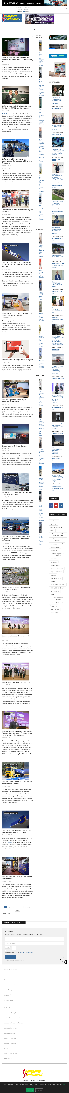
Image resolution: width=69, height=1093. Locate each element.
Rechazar (39, 1090)
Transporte (53, 606)
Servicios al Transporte (10, 89)
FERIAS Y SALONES (8, 192)
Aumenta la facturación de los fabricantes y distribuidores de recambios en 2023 (57, 177)
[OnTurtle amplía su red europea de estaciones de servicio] (15, 252)
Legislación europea (56, 572)
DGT (62, 544)
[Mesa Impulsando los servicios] (15, 625)
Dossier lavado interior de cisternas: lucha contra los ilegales (41, 250)
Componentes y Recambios (57, 540)
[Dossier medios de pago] (15, 349)
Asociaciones (54, 521)
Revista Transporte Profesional (12, 990)
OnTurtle (4, 114)
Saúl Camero (59, 160)
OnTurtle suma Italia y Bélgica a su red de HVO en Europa (17, 877)
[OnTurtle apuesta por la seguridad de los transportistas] (15, 526)
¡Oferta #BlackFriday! (10, 1008)
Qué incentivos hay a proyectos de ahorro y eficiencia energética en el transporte (42, 117)
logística (53, 575)
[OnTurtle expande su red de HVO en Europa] (15, 866)
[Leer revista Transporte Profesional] (58, 69)
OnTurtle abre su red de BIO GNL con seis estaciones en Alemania (17, 782)
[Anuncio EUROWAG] (58, 46)
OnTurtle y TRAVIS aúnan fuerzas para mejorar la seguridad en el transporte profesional (16, 538)
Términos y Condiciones (26, 952)
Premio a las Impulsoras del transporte (16, 682)
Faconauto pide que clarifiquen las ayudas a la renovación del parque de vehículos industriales (57, 369)
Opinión (62, 588)
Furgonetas (53, 562)
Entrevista (55, 291)
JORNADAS (6, 40)
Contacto (25, 9)
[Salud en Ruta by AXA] (15, 47)
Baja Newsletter (8, 1058)
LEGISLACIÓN (55, 108)
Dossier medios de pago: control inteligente (17, 359)
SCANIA (54, 160)
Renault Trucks (54, 591)
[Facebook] (51, 505)
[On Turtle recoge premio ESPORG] (15, 95)
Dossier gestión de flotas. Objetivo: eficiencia (14, 447)
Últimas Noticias (8, 980)
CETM (53, 134)
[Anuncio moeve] (58, 56)
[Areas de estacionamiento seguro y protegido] (15, 576)
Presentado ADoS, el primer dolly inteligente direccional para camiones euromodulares (43, 59)
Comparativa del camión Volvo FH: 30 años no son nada (58, 256)
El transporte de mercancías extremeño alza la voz (57, 310)
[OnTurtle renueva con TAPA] (15, 482)
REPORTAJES (7, 342)
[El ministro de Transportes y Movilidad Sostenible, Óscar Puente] (15, 720)
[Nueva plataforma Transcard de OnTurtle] (15, 302)
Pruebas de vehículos (10, 985)
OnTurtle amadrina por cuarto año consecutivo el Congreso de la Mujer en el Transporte (17, 161)
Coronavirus (53, 544)
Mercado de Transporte (10, 970)
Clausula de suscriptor (10, 1038)
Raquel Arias (59, 134)
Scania (52, 594)
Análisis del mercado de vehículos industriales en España (58, 204)
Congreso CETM (8, 1000)
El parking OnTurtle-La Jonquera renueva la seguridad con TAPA (17, 493)
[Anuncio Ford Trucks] (34, 3)
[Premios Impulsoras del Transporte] (15, 671)
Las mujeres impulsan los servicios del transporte (16, 637)
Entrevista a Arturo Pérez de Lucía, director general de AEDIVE (57, 284)
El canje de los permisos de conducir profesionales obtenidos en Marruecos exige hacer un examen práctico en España (58, 340)
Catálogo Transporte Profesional (13, 1018)
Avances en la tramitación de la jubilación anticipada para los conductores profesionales (58, 100)
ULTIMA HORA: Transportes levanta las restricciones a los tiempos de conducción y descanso (58, 398)
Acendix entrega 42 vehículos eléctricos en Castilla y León (41, 483)
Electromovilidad (55, 547)
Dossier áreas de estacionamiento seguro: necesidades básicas (17, 588)
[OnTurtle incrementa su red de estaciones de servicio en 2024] (15, 819)
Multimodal (53, 588)
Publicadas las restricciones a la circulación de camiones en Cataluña (56, 230)
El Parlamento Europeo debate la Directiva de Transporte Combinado (57, 450)
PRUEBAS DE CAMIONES (57, 263)
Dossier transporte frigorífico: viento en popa (42, 295)
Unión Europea (54, 609)
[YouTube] (56, 505)
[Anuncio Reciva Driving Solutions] (58, 37)
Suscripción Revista (9, 1033)
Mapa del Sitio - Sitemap (10, 1053)
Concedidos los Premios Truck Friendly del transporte (17, 210)
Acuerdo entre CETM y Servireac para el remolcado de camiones (58, 127)
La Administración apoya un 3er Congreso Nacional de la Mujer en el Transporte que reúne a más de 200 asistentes (17, 733)
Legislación (60, 568)
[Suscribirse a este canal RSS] (32, 37)
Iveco (52, 568)
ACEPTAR (30, 1090)
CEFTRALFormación (56, 527)
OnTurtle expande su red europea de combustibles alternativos (15, 400)
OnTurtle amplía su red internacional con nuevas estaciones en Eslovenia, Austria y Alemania (17, 264)
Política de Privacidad (10, 1043)
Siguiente (27, 907)
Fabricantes (53, 550)
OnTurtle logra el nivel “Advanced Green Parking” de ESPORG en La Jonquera (16, 107)
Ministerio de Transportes (57, 585)
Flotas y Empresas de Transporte (57, 554)
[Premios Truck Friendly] (15, 199)
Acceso (20, 9)
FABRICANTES (55, 211)
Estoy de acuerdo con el (19, 952)
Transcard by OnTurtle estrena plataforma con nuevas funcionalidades (17, 314)
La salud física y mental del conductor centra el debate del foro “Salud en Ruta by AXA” (17, 59)
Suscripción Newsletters (10, 1028)
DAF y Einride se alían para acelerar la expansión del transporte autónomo (42, 213)
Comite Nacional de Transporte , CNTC (58, 535)
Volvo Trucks (54, 612)
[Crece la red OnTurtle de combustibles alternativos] (15, 389)
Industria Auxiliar (55, 565)
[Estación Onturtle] (15, 148)
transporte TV (7, 995)
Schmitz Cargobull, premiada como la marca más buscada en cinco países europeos (57, 478)
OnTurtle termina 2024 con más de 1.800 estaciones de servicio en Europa (16, 831)
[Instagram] (61, 505)
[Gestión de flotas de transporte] (15, 434)
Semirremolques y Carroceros (58, 598)
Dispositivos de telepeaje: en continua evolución (42, 363)
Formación (53, 559)
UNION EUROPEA (56, 458)
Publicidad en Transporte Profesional (14, 1023)
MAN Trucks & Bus (55, 578)
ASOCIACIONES (55, 185)
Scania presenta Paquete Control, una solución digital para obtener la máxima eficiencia (58, 151)
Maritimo (52, 581)
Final (17, 910)
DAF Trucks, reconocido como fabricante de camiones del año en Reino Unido (42, 427)
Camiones (53, 524)
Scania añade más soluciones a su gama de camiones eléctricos (57, 426)
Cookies (6, 1048)
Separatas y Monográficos (11, 1013)
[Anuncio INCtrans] (46, 19)
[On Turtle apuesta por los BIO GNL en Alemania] (15, 771)
